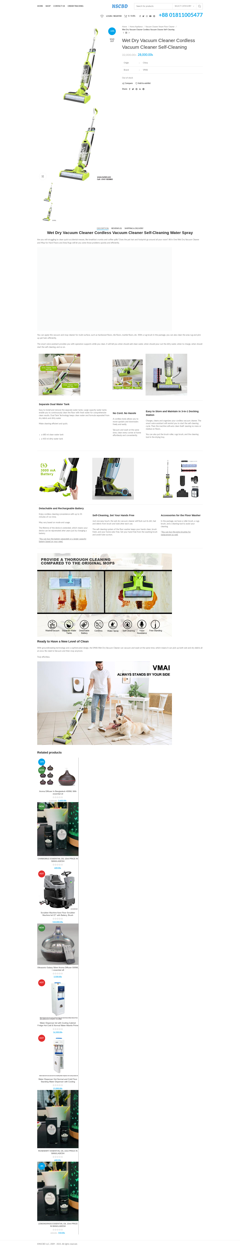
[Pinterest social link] (154, 16)
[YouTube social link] (150, 16)
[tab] (103, 228)
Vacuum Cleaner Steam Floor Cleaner (160, 27)
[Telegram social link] (143, 89)
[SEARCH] (199, 6)
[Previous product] (123, 32)
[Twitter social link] (143, 16)
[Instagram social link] (146, 16)
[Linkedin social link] (140, 89)
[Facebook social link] (140, 16)
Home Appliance (136, 27)
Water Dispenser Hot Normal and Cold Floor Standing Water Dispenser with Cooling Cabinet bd (57, 1081)
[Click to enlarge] (42, 176)
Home (124, 27)
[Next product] (129, 32)
